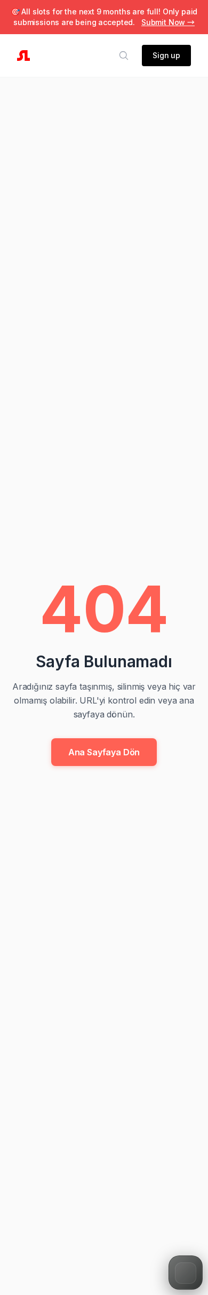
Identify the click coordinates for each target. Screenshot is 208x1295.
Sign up (166, 55)
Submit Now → (168, 22)
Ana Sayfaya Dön (104, 752)
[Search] (123, 55)
